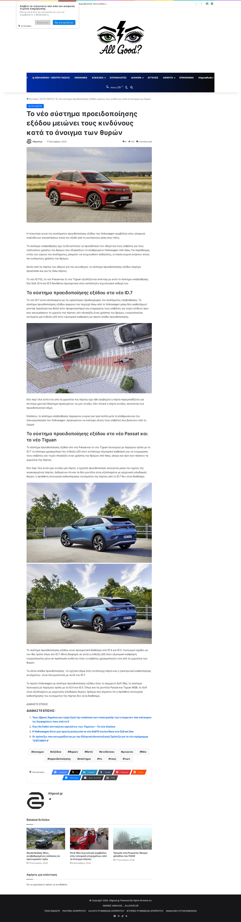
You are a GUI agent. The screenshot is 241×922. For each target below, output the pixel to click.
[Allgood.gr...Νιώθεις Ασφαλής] (120, 40)
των (127, 758)
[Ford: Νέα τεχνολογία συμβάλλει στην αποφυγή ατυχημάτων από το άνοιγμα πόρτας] (89, 838)
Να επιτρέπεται (64, 22)
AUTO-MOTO (47, 99)
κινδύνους (107, 751)
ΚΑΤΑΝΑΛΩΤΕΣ (118, 77)
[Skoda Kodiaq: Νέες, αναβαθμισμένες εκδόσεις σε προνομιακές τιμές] (46, 838)
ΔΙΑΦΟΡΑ (136, 77)
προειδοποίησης (60, 758)
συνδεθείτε (61, 884)
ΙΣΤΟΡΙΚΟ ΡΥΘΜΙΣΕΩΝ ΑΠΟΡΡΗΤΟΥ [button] (145, 911)
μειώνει (128, 751)
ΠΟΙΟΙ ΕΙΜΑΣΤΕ (52, 911)
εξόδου (56, 751)
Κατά (89, 751)
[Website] (50, 799)
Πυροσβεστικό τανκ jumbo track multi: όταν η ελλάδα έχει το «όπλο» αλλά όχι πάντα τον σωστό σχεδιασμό (133, 3)
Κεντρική (33, 99)
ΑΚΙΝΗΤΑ (168, 77)
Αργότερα (43, 22)
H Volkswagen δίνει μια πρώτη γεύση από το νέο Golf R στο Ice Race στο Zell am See (83, 731)
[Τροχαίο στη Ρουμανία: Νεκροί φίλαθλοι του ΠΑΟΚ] (132, 838)
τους (113, 758)
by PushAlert (26, 26)
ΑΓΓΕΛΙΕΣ (153, 77)
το (100, 758)
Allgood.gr (37, 141)
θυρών (73, 751)
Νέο (143, 751)
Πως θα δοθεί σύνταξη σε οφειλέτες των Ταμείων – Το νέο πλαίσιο (73, 726)
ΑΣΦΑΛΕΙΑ (97, 77)
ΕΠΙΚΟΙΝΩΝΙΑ (186, 77)
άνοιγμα (38, 751)
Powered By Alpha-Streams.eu (136, 900)
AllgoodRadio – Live (208, 77)
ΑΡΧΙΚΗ (23, 77)
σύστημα (85, 758)
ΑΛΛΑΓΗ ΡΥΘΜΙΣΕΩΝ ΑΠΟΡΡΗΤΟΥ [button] (106, 911)
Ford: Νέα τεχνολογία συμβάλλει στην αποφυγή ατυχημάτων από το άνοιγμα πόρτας (88, 855)
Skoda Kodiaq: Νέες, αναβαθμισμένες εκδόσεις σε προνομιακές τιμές (43, 855)
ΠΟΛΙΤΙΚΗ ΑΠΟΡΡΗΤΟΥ (74, 911)
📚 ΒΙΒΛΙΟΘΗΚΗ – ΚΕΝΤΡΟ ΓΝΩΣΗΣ (51, 77)
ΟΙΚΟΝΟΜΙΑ (80, 77)
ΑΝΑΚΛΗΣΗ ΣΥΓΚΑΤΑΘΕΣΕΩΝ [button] (181, 911)
